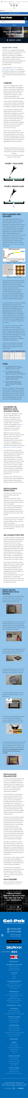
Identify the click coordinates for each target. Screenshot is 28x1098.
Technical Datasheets (14, 1020)
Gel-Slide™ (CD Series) (14, 970)
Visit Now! (13, 907)
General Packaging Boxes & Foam (14, 995)
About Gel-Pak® (14, 1045)
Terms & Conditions (5, 1084)
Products (14, 961)
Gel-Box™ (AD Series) (14, 966)
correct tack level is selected (14, 447)
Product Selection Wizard (14, 1028)
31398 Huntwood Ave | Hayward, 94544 (15, 1)
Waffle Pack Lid (14, 997)
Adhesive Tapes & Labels (14, 998)
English (3, 10)
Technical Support (14, 1057)
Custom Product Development (14, 1000)
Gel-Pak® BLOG (14, 1044)
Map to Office (14, 1065)
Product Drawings (14, 1022)
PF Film (14, 976)
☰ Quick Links (14, 40)
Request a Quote (14, 1069)
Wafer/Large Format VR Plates (14, 985)
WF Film (14, 974)
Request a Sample (14, 941)
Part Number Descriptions (14, 1034)
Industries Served (14, 1049)
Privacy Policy (19, 1084)
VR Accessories (14, 988)
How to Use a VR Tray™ (14, 1012)
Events (14, 1053)
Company (14, 1039)
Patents (12, 1084)
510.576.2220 (15, 929)
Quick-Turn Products (14, 1036)
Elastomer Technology (14, 1010)
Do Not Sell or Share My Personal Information (16, 1085)
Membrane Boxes (14, 993)
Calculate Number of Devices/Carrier (14, 1032)
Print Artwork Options (14, 1030)
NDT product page (12, 244)
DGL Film (14, 978)
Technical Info (14, 1005)
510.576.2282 (15, 932)
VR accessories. (16, 883)
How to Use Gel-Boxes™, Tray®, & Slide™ (14, 1013)
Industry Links (14, 1051)
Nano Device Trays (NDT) (14, 986)
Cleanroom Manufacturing (14, 1047)
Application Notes (14, 1018)
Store (14, 25)
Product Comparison (14, 1027)
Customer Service (14, 1059)
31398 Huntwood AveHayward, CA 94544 (15, 935)
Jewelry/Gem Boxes (14, 1002)
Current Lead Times (14, 13)
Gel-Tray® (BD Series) (14, 968)
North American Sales (14, 1061)
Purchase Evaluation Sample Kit (14, 1073)
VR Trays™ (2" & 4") (14, 983)
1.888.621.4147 (15, 3)
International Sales (14, 1063)
